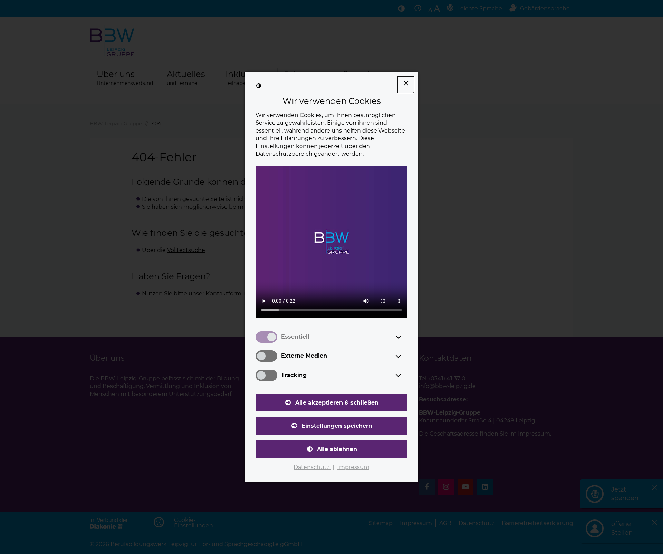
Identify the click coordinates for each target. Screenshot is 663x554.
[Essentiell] (404, 337)
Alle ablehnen (337, 449)
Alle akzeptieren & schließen (336, 402)
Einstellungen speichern (336, 425)
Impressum (353, 467)
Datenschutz (312, 467)
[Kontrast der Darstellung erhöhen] (258, 85)
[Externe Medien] (404, 356)
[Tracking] (404, 375)
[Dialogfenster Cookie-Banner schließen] (405, 84)
